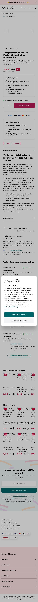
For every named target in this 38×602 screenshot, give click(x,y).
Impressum (7, 309)
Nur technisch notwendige (19, 320)
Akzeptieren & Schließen (19, 314)
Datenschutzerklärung (11, 307)
